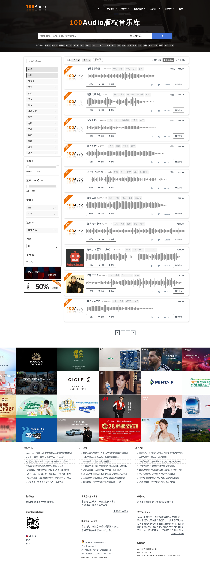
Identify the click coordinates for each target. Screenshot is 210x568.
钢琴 (161, 46)
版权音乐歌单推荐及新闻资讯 (40, 502)
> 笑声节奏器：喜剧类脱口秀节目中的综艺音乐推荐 (48, 478)
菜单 (128, 249)
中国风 (88, 46)
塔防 (116, 172)
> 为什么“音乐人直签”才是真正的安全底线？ (45, 457)
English (32, 536)
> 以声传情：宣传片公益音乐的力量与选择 (44, 482)
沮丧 (117, 120)
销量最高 (169, 60)
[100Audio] (36, 8)
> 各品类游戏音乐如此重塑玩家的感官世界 (44, 465)
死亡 (148, 249)
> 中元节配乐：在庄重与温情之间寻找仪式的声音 (159, 461)
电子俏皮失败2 (94, 172)
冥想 (166, 46)
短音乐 (140, 94)
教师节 (61, 46)
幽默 (130, 198)
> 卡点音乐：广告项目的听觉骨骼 (96, 461)
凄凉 (135, 224)
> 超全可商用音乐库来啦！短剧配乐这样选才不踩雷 (48, 474)
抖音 (124, 46)
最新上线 (157, 60)
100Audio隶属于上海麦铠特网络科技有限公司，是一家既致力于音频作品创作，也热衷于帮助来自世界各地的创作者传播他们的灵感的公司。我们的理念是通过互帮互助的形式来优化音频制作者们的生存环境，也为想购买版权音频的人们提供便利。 (160, 523)
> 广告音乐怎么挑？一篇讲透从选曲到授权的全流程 (104, 465)
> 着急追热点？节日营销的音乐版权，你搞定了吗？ (160, 470)
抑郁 (130, 275)
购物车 (179, 84)
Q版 (134, 69)
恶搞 (140, 69)
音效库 (124, 9)
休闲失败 (91, 120)
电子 (142, 120)
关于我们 (153, 9)
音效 (115, 69)
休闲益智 (131, 94)
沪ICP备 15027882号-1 (89, 546)
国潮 (129, 46)
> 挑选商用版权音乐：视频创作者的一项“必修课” (47, 461)
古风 (82, 46)
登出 (28, 544)
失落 (116, 224)
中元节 (54, 46)
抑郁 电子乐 (93, 275)
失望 (111, 198)
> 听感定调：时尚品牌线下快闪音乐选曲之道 (101, 482)
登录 (181, 9)
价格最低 (181, 60)
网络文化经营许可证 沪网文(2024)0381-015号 (97, 554)
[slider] (27, 166)
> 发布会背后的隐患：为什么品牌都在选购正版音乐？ (105, 453)
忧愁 (129, 224)
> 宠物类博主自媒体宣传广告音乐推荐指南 (100, 457)
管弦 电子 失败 (94, 94)
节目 (154, 249)
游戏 (113, 46)
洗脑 (140, 46)
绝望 (117, 275)
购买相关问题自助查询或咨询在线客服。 (156, 502)
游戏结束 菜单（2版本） (99, 249)
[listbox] (139, 36)
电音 (137, 275)
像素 (122, 94)
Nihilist (104, 275)
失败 (121, 69)
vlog (118, 46)
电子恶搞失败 (93, 301)
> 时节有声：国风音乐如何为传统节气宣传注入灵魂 (104, 474)
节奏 (134, 46)
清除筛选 (97, 60)
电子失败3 (92, 146)
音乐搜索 (110, 9)
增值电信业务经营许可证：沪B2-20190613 (96, 550)
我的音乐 (168, 9)
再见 (111, 275)
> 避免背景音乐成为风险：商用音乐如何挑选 (101, 470)
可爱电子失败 (93, 68)
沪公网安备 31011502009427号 (95, 542)
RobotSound (119, 250)
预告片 (75, 46)
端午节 (100, 46)
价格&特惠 (138, 9)
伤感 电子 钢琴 (94, 223)
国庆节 (68, 46)
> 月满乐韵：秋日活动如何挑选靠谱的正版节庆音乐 (160, 453)
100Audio (107, 69)
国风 (94, 46)
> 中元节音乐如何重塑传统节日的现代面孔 (156, 465)
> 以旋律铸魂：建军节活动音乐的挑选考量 (156, 482)
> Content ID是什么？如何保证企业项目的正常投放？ (49, 453)
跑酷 (129, 172)
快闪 (150, 46)
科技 (145, 46)
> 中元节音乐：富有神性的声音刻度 (153, 457)
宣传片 (107, 46)
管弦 (148, 94)
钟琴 (142, 224)
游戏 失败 (91, 198)
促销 (171, 46)
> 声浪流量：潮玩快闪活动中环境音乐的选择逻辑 (103, 478)
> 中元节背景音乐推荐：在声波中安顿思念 (156, 474)
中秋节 (47, 46)
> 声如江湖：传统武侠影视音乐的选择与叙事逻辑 (47, 470)
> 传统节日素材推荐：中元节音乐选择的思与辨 (158, 478)
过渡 (128, 69)
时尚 (155, 46)
